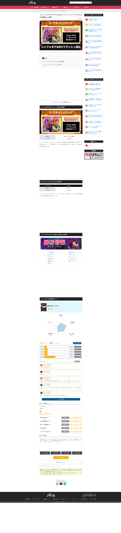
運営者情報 (28, 499)
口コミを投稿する (61, 457)
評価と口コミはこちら (61, 462)
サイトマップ (76, 499)
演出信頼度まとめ (71, 252)
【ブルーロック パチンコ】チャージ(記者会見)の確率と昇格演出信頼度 (95, 116)
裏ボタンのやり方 (71, 260)
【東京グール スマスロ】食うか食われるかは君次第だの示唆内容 (95, 36)
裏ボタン (86, 7)
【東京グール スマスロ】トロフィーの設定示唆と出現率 (95, 19)
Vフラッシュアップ (71, 256)
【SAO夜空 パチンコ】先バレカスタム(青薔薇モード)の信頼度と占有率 (95, 100)
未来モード (66, 7)
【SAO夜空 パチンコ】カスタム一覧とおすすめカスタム (95, 94)
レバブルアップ (50, 256)
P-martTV (90, 145)
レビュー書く (77, 343)
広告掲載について (46, 499)
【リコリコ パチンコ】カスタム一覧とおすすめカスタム (95, 110)
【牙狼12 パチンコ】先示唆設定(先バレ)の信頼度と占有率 (94, 89)
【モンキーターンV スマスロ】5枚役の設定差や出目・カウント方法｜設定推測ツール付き (95, 30)
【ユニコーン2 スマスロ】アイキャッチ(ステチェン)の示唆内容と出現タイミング (95, 70)
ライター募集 (93, 499)
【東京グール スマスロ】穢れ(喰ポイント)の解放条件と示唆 (95, 47)
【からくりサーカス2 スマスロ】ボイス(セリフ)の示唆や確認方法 (94, 24)
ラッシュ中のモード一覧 (71, 258)
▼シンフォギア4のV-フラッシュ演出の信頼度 (53, 61)
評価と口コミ (50, 263)
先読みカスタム (55, 7)
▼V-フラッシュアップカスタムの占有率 (52, 64)
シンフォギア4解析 (34, 7)
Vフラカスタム (76, 7)
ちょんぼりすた (47, 469)
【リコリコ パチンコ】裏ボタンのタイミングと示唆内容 (95, 127)
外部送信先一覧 (85, 499)
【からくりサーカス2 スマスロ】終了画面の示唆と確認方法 (94, 65)
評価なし (65, 417)
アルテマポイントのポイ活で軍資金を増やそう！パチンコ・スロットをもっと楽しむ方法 (94, 132)
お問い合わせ (56, 499)
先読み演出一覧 (50, 258)
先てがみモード (45, 7)
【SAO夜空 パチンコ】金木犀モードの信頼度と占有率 (95, 105)
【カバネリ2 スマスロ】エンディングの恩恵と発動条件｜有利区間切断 (94, 53)
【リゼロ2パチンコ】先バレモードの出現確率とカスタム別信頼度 (95, 122)
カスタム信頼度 (50, 252)
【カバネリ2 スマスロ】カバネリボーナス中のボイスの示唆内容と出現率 (94, 59)
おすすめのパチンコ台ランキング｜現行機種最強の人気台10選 (94, 84)
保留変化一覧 (50, 260)
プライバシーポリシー (66, 499)
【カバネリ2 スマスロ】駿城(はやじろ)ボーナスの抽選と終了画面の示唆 (95, 41)
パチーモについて (36, 499)
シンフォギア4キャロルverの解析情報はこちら (61, 102)
